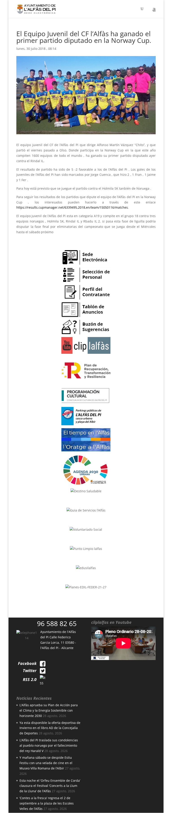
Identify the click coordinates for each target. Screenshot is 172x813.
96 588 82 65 (57, 623)
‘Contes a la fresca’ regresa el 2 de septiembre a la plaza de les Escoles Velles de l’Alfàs (46, 803)
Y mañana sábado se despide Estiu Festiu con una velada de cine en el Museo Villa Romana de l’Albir (45, 762)
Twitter (30, 670)
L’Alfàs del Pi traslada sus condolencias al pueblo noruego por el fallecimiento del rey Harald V (48, 745)
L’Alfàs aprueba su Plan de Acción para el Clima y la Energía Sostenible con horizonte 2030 (48, 710)
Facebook (27, 663)
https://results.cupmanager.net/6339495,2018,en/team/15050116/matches (72, 207)
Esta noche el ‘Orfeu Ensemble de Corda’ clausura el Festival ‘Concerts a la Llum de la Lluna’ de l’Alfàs (49, 785)
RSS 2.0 (30, 679)
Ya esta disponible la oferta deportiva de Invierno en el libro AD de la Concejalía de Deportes (49, 728)
